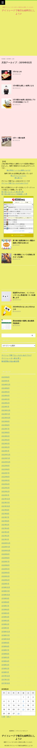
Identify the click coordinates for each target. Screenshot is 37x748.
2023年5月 (5, 436)
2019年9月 (5, 598)
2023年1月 (5, 451)
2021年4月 (5, 528)
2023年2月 (5, 447)
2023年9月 (5, 421)
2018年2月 (5, 668)
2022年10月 (5, 462)
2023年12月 (5, 410)
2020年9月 (5, 554)
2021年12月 (5, 499)
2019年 (9, 59)
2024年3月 (5, 399)
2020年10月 (5, 550)
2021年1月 (5, 539)
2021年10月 (5, 506)
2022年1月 (5, 495)
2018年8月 (5, 646)
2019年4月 (5, 617)
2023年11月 (5, 414)
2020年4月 (5, 573)
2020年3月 (5, 576)
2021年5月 (5, 525)
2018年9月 (5, 643)
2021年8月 (5, 514)
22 (23, 709)
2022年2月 (5, 491)
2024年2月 (5, 403)
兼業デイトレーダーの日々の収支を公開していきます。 (18, 742)
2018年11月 (5, 635)
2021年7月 (5, 517)
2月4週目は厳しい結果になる (23, 86)
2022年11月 (5, 458)
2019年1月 (5, 628)
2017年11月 (5, 680)
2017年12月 (5, 676)
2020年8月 (5, 558)
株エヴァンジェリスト (18, 176)
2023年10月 (5, 418)
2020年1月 (5, 584)
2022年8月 (5, 469)
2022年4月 (5, 484)
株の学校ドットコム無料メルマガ (18, 170)
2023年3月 (5, 443)
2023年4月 (5, 440)
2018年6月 (5, 654)
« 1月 (3, 717)
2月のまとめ (17, 71)
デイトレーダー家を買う (11, 358)
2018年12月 (5, 632)
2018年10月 (5, 639)
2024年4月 (5, 396)
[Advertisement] (18, 36)
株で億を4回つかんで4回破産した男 (14, 194)
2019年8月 (5, 602)
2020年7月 (5, 561)
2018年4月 (5, 661)
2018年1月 (5, 672)
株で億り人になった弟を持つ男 (12, 192)
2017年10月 (5, 683)
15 (23, 705)
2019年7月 (5, 606)
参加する (31, 232)
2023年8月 (5, 425)
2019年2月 (5, 624)
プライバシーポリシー (22, 731)
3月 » (9, 717)
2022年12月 (5, 455)
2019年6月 (5, 609)
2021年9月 (5, 510)
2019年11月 (5, 591)
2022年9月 (5, 466)
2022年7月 (5, 473)
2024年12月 (5, 384)
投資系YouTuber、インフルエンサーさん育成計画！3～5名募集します (24, 295)
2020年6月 (5, 565)
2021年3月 (5, 532)
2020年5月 (5, 569)
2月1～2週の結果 (19, 138)
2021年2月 (5, 536)
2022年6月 (5, 477)
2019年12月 (5, 587)
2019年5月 (5, 613)
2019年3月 (5, 621)
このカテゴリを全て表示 (18, 231)
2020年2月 (5, 580)
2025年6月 (5, 377)
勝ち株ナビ (18, 178)
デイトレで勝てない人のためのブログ (14, 183)
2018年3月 (5, 665)
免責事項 (11, 731)
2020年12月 (5, 543)
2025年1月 (5, 381)
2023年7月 (5, 429)
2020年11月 (5, 547)
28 (18, 714)
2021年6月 (5, 521)
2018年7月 (5, 650)
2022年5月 (5, 480)
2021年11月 (5, 502)
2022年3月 (5, 488)
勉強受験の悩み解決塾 (10, 361)
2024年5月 (5, 392)
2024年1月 (5, 407)
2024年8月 (5, 388)
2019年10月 (5, 595)
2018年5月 (5, 657)
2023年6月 (5, 432)
